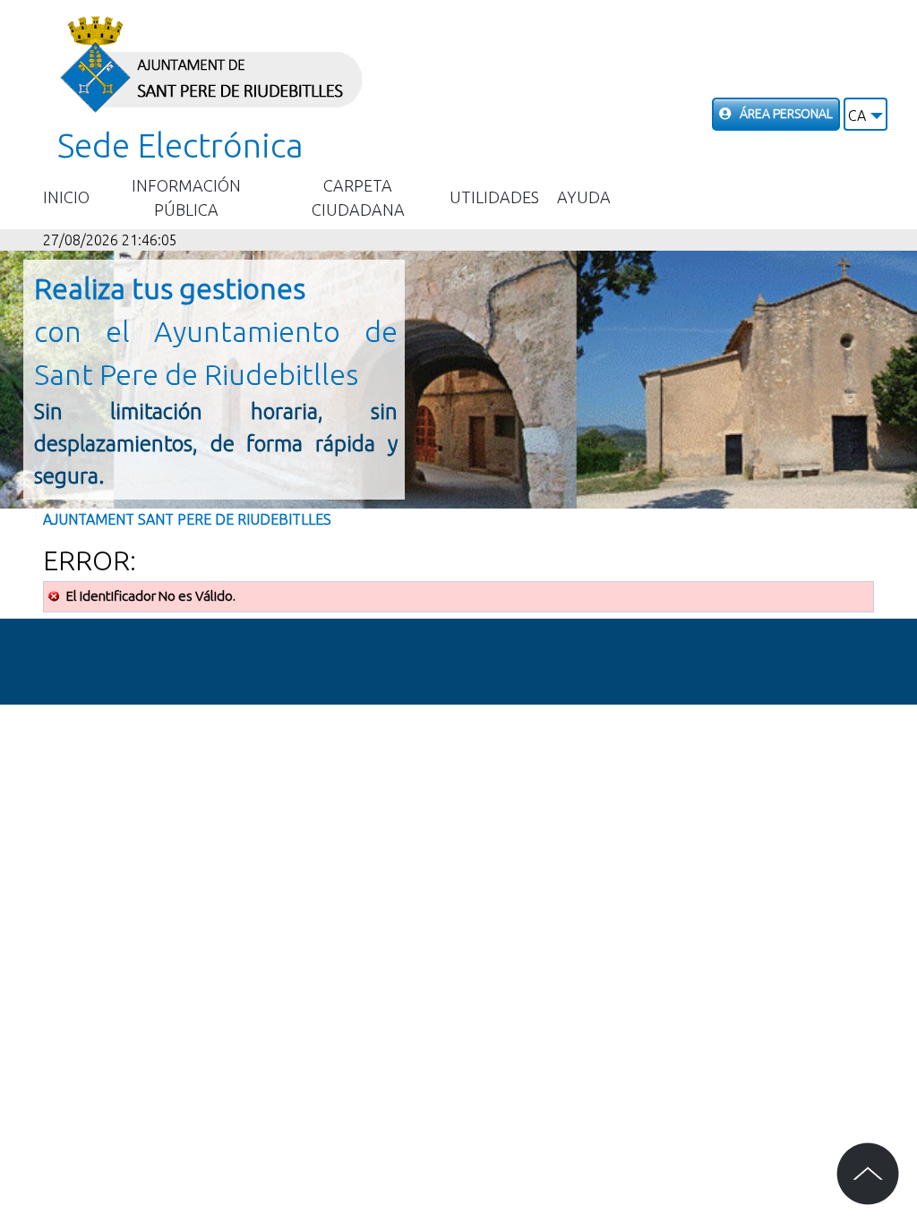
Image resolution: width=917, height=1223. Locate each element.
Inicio (66, 197)
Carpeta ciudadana (358, 197)
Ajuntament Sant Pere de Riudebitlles (187, 519)
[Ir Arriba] (867, 1173)
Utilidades (494, 197)
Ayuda (584, 197)
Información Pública (186, 197)
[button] (865, 114)
